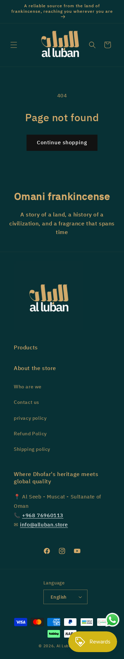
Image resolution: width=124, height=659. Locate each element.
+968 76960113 (42, 515)
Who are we (28, 386)
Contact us (26, 402)
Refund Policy (30, 433)
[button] (13, 44)
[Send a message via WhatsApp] (112, 620)
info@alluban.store (44, 525)
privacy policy (30, 418)
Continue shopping (62, 142)
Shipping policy (32, 449)
